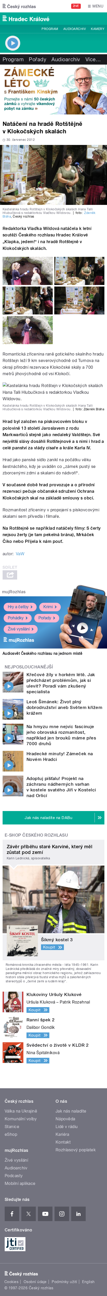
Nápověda (65, 1118)
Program (50, 29)
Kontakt (63, 1142)
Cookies (11, 1282)
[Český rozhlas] (19, 6)
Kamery (97, 29)
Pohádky (16, 617)
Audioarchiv (74, 29)
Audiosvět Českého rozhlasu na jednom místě (42, 653)
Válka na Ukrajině (21, 1111)
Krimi (48, 606)
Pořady (37, 59)
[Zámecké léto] (53, 89)
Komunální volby (21, 1118)
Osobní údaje (35, 1282)
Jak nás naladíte (71, 1111)
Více (93, 59)
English (88, 1282)
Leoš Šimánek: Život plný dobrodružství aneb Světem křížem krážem (64, 707)
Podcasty (14, 1175)
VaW (20, 553)
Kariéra (62, 1134)
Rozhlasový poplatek (76, 1149)
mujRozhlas (14, 591)
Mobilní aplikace (20, 1183)
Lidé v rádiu (67, 1126)
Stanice (12, 1126)
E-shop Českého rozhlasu (36, 835)
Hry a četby (18, 606)
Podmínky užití (64, 1282)
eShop (11, 1134)
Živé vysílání (19, 629)
